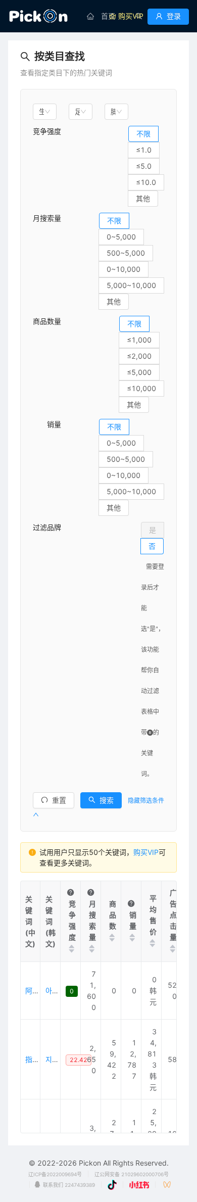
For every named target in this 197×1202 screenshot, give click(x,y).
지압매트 (58, 1059)
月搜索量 (47, 218)
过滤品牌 (47, 527)
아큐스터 (58, 990)
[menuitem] (101, 16)
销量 (47, 424)
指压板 (35, 1059)
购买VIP (146, 852)
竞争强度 (47, 131)
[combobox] (45, 112)
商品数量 (47, 321)
